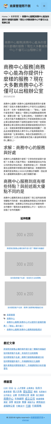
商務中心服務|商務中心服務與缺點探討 (24, 329)
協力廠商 (40, 395)
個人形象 (17, 391)
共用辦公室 (23, 395)
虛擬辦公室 (9, 406)
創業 (32, 395)
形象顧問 (19, 398)
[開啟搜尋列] (37, 6)
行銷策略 (36, 405)
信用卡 (38, 388)
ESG (11, 388)
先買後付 (42, 391)
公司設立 (8, 395)
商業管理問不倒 (20, 6)
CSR (6, 388)
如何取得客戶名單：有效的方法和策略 (25, 278)
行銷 (28, 405)
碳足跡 (17, 402)
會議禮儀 (40, 399)
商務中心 (11, 318)
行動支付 (20, 406)
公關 (15, 395)
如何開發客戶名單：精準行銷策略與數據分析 (25, 307)
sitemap (25, 420)
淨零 (11, 402)
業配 (6, 402)
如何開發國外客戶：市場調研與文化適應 (22, 361)
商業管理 (15, 16)
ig (15, 388)
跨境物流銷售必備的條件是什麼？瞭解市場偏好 (25, 248)
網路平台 (31, 402)
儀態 (36, 391)
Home (5, 16)
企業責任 (30, 388)
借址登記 (27, 391)
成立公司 (30, 398)
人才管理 (21, 388)
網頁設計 (40, 402)
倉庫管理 (8, 391)
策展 (24, 402)
